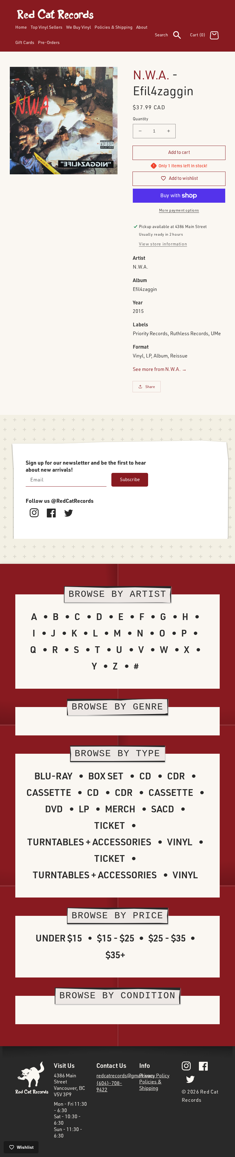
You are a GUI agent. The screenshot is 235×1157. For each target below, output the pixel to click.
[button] (172, 36)
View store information (163, 243)
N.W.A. (151, 74)
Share (150, 386)
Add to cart (179, 152)
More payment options (179, 210)
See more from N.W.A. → (160, 369)
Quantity (140, 118)
